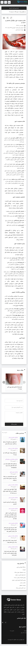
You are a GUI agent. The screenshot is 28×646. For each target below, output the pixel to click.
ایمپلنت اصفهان (22, 585)
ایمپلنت (24, 570)
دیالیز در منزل (22, 583)
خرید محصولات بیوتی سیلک (19, 572)
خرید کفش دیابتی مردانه (20, 588)
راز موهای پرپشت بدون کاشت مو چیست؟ (17, 12)
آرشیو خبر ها (4, 432)
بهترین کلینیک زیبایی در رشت (19, 577)
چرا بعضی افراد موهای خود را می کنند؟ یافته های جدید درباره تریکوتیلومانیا (10, 465)
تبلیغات (25, 631)
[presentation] (24, 382)
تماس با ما (12, 631)
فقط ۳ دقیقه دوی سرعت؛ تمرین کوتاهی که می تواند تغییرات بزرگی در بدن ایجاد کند (10, 491)
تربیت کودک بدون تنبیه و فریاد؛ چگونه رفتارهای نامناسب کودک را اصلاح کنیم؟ (10, 553)
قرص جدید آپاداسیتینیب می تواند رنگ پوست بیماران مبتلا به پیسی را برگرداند (10, 478)
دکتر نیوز (11, 639)
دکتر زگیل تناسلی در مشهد (20, 575)
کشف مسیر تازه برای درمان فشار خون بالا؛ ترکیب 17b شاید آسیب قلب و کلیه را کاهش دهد (10, 529)
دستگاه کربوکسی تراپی (21, 567)
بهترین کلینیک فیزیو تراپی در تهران (18, 580)
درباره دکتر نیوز (24, 632)
